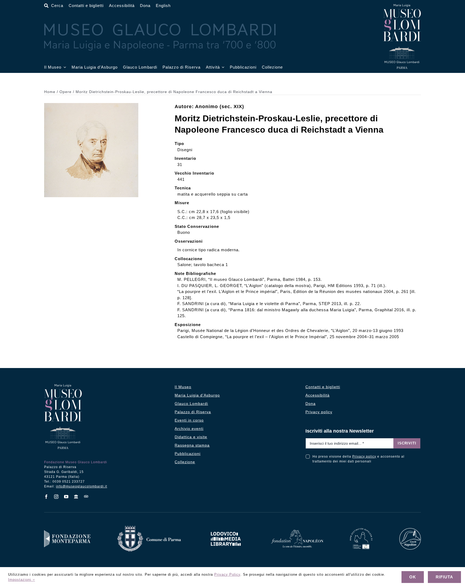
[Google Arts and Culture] (76, 496)
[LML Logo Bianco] (225, 530)
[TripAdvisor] (86, 496)
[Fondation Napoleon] (297, 531)
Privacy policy (364, 456)
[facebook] (46, 496)
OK (412, 577)
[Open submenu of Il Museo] (63, 67)
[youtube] (66, 496)
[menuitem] (163, 6)
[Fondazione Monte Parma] (67, 532)
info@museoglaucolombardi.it (81, 486)
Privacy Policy (227, 574)
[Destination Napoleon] (361, 530)
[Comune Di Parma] (149, 528)
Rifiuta (444, 577)
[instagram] (56, 496)
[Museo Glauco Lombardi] (402, 6)
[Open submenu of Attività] (222, 67)
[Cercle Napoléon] (410, 530)
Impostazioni (20, 580)
